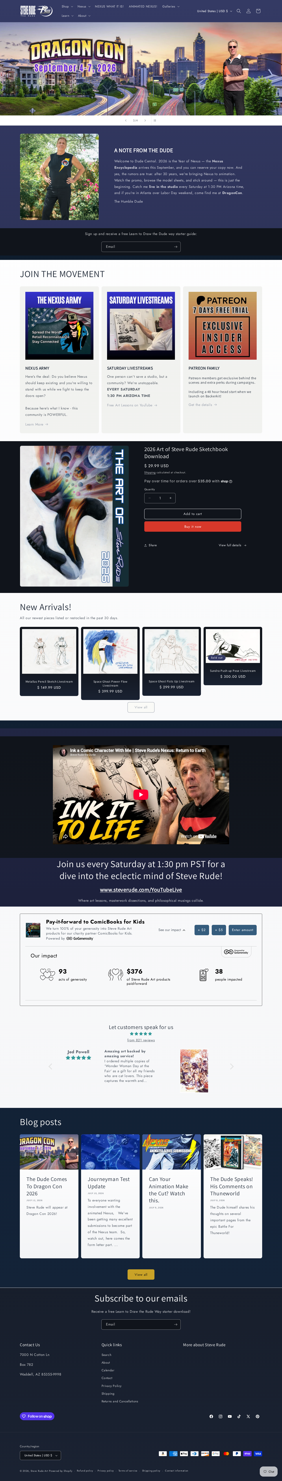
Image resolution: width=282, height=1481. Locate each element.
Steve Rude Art (39, 1471)
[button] (67, 6)
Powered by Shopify (60, 1471)
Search (106, 1355)
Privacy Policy (112, 1386)
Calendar (108, 1370)
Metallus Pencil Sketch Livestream (49, 681)
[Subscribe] (175, 247)
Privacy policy (106, 1470)
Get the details (200, 404)
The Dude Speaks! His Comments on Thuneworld (231, 1186)
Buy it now (192, 526)
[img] (141, 1034)
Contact (107, 1378)
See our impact (170, 929)
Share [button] (153, 545)
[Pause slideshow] (156, 120)
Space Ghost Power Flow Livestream (110, 683)
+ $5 (219, 929)
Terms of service (128, 1470)
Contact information (176, 1470)
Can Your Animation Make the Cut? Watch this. (168, 1190)
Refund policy (85, 1470)
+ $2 (202, 929)
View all (141, 707)
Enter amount (242, 929)
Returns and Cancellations (120, 1401)
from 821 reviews (141, 1040)
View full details (230, 545)
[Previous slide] (126, 120)
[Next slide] (145, 120)
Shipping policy (151, 1470)
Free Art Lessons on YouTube (129, 405)
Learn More (34, 424)
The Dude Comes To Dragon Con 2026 (46, 1186)
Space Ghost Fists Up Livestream (172, 681)
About (106, 1362)
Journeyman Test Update (109, 1183)
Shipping (150, 472)
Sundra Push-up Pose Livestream (233, 671)
